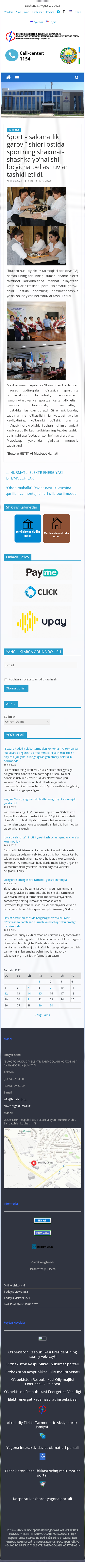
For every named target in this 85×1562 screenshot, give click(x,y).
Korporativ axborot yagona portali (42, 1498)
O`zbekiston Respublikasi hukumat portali (43, 1364)
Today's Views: (13, 1291)
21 (29, 999)
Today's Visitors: (14, 1298)
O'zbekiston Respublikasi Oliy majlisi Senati (43, 1371)
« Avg (38, 1015)
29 (40, 1005)
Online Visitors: (13, 1285)
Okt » (47, 1015)
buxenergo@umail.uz (17, 1106)
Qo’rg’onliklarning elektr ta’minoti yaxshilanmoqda (35, 880)
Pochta (50, 12)
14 (29, 993)
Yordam (8, 12)
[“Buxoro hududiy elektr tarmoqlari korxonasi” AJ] (8, 77)
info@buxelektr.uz (15, 1099)
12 (6, 993)
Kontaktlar (37, 12)
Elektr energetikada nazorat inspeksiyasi (42, 1399)
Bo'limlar (9, 716)
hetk (30, 181)
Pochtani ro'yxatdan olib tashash (32, 679)
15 (40, 993)
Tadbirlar (14, 129)
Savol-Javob (22, 12)
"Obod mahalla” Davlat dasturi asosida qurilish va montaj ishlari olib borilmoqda (41, 493)
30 (51, 1005)
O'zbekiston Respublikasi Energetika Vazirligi (42, 1391)
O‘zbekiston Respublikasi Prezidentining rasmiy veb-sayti (42, 1354)
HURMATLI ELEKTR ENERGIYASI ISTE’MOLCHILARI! (34, 475)
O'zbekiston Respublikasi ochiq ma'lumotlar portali (42, 1473)
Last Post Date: (14, 1304)
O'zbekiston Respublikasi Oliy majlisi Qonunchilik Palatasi (42, 1381)
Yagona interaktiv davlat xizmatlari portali (43, 1447)
